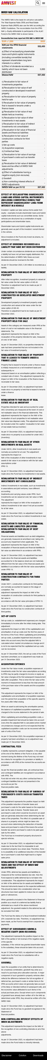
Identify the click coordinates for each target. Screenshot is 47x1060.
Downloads (38, 1055)
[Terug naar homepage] (17, 3)
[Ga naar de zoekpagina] (37, 3)
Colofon (22, 1055)
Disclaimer (7, 1055)
